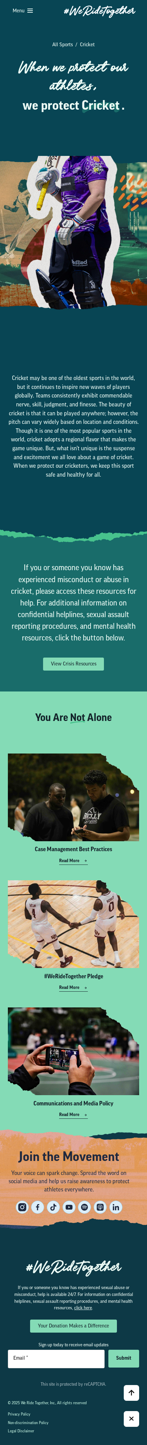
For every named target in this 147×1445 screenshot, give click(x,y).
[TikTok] (53, 1207)
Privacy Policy (19, 1414)
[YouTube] (69, 1207)
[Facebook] (37, 1207)
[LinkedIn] (115, 1207)
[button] (23, 11)
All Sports (62, 45)
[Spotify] (84, 1207)
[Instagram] (22, 1207)
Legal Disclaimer (21, 1431)
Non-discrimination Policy (28, 1423)
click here (83, 1308)
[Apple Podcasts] (100, 1207)
